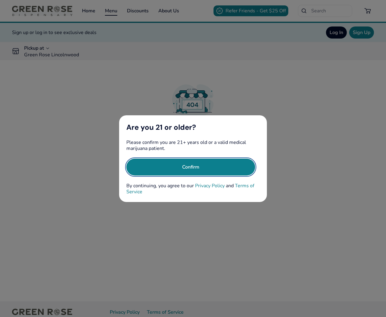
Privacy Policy (210, 185)
